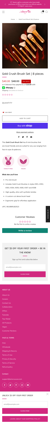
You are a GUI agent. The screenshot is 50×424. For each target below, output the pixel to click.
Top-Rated (6, 319)
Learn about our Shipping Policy (25, 419)
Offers (4, 311)
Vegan (4, 327)
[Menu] (3, 12)
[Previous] (5, 4)
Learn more (28, 6)
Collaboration (7, 307)
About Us (5, 295)
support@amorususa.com (12, 379)
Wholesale (6, 347)
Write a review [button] (25, 230)
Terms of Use (7, 355)
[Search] (46, 12)
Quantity (7, 103)
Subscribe (25, 411)
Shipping (5, 90)
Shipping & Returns (9, 351)
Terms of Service (8, 363)
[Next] (44, 4)
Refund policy (7, 367)
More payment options (25, 132)
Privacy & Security (9, 359)
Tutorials (5, 315)
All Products (7, 323)
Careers (5, 299)
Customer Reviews (9, 331)
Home (13, 19)
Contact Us (6, 303)
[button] (7, 95)
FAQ (4, 343)
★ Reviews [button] (48, 214)
